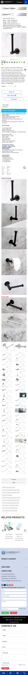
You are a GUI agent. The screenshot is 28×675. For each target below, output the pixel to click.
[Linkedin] (7, 585)
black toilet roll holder (7, 495)
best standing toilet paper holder (9, 510)
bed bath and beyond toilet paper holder (11, 497)
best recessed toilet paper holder (9, 508)
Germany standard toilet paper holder (10, 492)
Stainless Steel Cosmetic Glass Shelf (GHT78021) (9, 536)
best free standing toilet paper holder (10, 500)
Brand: (4, 107)
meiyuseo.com (15, 622)
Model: (4, 105)
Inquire (10, 92)
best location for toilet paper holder (10, 505)
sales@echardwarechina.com (13, 580)
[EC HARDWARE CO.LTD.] (11, 552)
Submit (5, 612)
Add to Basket (10, 95)
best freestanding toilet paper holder (10, 503)
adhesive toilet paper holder (8, 487)
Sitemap (16, 619)
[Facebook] (2, 585)
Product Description (9, 110)
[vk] (12, 585)
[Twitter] (5, 585)
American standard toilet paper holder (11, 490)
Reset (13, 612)
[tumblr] (10, 585)
